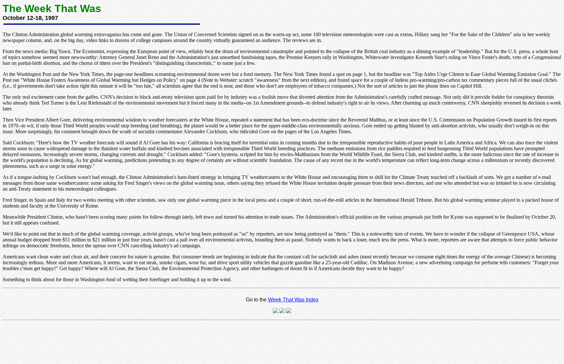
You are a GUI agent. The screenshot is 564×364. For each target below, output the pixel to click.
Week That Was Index (293, 299)
